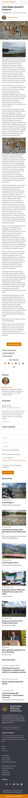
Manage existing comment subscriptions (14, 460)
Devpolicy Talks (6, 772)
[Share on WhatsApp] (19, 363)
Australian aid (5, 755)
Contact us (5, 750)
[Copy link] (14, 367)
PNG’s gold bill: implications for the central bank (13, 651)
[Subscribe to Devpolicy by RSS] (17, 784)
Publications (5, 770)
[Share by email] (23, 363)
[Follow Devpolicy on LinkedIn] (6, 784)
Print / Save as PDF (14, 344)
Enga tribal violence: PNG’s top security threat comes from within (13, 592)
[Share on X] (12, 363)
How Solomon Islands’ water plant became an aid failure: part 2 (14, 532)
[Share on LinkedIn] (5, 363)
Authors (4, 748)
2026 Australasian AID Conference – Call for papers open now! (13, 695)
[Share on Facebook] (8, 363)
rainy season (5, 87)
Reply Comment (6, 421)
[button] (22, 2)
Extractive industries (8, 353)
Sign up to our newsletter (11, 728)
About (3, 746)
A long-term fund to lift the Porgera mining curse (12, 622)
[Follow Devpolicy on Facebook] (14, 784)
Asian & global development (9, 762)
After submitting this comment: (11, 454)
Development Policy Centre (9, 766)
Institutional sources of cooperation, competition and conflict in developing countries (14, 670)
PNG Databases (6, 774)
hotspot (16, 245)
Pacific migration (6, 759)
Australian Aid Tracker (7, 768)
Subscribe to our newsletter (14, 796)
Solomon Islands (7, 356)
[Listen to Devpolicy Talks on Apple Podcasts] (21, 784)
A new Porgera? (8, 503)
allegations (16, 255)
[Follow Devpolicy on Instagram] (10, 784)
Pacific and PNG (6, 757)
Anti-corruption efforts (9, 350)
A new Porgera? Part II (10, 563)
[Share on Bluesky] (16, 363)
